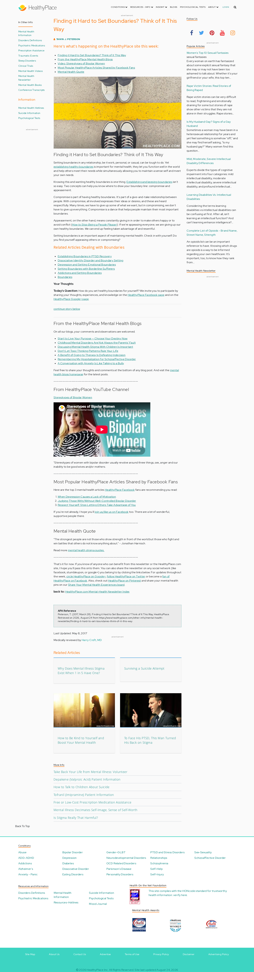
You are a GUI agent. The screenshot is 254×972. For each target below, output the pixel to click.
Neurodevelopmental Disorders (126, 858)
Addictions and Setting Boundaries (80, 273)
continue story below (67, 309)
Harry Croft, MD (92, 640)
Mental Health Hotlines (31, 107)
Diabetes (68, 863)
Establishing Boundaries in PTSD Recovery (85, 256)
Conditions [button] (118, 7)
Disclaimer (189, 954)
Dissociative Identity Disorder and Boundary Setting (90, 260)
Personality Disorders (119, 874)
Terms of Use (132, 954)
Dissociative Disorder (75, 869)
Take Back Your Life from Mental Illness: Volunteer (90, 772)
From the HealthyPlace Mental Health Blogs (85, 59)
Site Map (30, 954)
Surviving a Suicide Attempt (144, 668)
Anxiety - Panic (27, 874)
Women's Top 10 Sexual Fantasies (207, 53)
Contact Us (79, 954)
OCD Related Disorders (121, 863)
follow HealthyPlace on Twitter (126, 576)
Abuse (22, 852)
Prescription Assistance (31, 50)
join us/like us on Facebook (112, 512)
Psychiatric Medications (31, 45)
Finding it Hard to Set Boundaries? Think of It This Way (92, 55)
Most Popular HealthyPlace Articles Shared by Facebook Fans (96, 67)
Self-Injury (157, 874)
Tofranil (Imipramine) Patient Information (84, 795)
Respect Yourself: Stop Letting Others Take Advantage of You (97, 505)
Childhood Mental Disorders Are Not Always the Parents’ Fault (97, 342)
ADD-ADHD (26, 858)
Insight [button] (160, 7)
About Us (54, 954)
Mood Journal (98, 904)
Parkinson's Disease (118, 869)
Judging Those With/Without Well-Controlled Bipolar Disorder (97, 501)
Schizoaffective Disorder (210, 858)
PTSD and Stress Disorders (167, 852)
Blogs (173, 7)
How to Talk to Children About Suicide (82, 787)
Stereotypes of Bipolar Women (73, 397)
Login (226, 7)
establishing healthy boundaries (73, 167)
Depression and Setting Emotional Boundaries (87, 264)
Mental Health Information (26, 33)
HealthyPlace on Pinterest (124, 580)
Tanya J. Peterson (68, 39)
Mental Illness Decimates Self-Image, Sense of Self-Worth (95, 810)
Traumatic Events (28, 55)
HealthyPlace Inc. (97, 970)
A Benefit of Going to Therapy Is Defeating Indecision (91, 355)
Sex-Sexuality (203, 852)
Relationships (158, 858)
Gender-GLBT (115, 852)
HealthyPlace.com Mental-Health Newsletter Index (97, 591)
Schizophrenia (159, 863)
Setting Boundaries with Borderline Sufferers (86, 269)
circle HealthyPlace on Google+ (86, 576)
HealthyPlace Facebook (120, 490)
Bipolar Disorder (72, 852)
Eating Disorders (72, 874)
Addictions (25, 863)
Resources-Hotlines (66, 902)
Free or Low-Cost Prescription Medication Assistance (92, 802)
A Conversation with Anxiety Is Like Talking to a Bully (91, 363)
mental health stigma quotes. (86, 550)
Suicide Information (29, 113)
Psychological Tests (193, 7)
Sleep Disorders (27, 60)
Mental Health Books (30, 84)
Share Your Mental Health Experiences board (96, 585)
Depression (69, 858)
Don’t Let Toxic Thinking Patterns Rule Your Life (88, 351)
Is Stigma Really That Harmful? (76, 818)
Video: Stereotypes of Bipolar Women (81, 63)
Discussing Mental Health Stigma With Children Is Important (95, 347)
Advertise (105, 954)
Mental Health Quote (71, 72)
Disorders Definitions (30, 40)
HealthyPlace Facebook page (146, 295)
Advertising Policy (218, 954)
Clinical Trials (25, 65)
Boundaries (65, 277)
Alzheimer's (25, 869)
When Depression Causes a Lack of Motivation (87, 496)
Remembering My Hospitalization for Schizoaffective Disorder (97, 359)
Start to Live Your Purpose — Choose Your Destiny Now (93, 338)
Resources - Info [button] (140, 7)
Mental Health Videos (30, 71)
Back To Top (22, 826)
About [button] (212, 7)
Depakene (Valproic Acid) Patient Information (87, 779)
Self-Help (156, 869)
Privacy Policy (161, 954)
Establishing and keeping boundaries (149, 182)
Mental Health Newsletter (26, 77)
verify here (180, 895)
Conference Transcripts (31, 89)
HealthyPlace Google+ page (71, 299)
